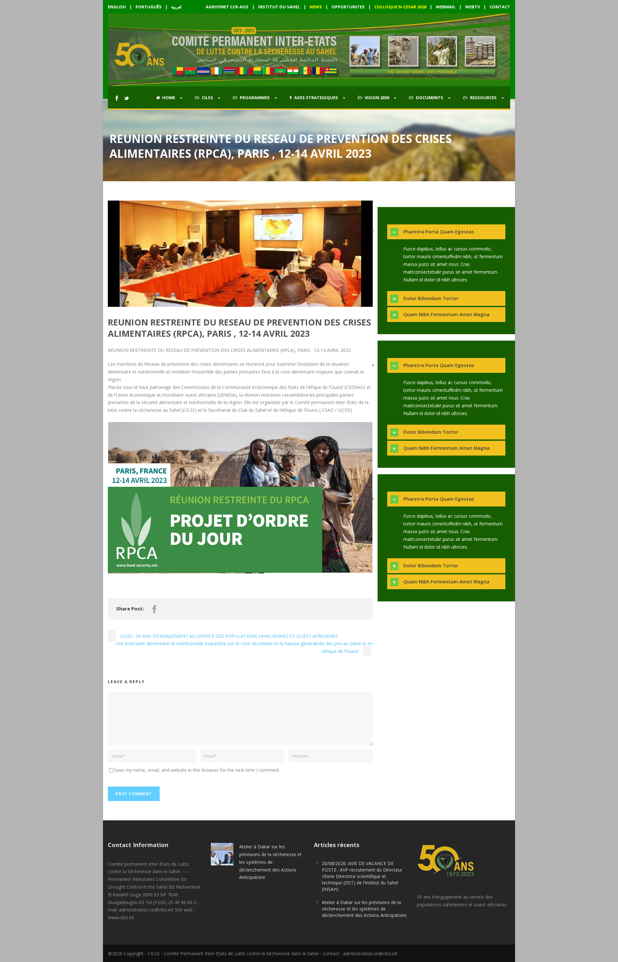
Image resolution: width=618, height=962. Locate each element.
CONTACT (500, 7)
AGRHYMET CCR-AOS (227, 7)
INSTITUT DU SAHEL (279, 7)
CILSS (207, 97)
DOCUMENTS (429, 97)
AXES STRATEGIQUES (316, 97)
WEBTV (472, 7)
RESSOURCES (483, 97)
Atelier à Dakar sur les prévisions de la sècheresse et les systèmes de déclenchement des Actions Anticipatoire (270, 862)
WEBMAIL (445, 7)
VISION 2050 (377, 97)
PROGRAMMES (255, 97)
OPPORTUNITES (348, 7)
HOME (168, 97)
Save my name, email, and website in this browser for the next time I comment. (197, 770)
